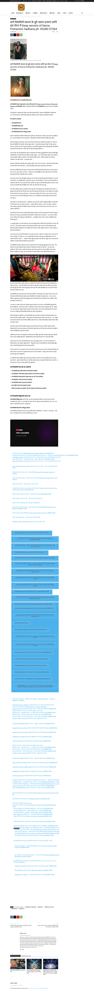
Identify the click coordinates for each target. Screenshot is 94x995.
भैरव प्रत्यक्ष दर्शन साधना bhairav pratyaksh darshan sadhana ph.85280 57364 (35, 538)
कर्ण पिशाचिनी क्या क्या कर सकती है (48, 907)
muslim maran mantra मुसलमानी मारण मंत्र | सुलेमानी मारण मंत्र (29, 718)
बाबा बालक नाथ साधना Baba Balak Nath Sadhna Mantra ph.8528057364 (33, 453)
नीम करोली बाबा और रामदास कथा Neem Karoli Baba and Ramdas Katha (35, 558)
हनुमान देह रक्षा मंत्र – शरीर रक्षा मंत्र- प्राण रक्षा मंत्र (25, 484)
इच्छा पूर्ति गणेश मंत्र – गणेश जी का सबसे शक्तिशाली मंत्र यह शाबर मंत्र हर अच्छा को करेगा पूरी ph (35, 545)
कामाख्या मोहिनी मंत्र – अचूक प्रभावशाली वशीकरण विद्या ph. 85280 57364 (33, 812)
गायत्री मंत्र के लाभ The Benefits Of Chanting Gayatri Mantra (33, 679)
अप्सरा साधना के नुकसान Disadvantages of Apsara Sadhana (29, 707)
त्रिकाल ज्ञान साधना (17, 16)
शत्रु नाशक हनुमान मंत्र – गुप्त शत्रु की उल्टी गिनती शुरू (26, 517)
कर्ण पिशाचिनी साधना (21, 908)
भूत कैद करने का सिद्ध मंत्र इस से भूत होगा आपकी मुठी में (26, 503)
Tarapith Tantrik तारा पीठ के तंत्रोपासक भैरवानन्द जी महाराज (31, 665)
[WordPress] (23, 949)
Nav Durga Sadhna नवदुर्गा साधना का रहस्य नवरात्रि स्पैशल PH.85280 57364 (35, 644)
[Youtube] (83, 1)
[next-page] (13, 977)
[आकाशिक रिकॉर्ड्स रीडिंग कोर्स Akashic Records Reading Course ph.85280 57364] (34, 964)
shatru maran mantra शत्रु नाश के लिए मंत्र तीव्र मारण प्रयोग (32, 532)
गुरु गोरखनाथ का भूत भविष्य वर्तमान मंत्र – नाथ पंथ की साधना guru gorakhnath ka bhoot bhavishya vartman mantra (38, 855)
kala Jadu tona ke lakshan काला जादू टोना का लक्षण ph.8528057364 (34, 608)
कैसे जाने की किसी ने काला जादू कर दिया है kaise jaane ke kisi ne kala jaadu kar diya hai (35, 597)
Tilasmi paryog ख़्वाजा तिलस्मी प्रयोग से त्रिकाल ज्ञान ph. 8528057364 (31, 741)
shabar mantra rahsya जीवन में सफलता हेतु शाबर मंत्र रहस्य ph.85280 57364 (35, 578)
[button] (82, 13)
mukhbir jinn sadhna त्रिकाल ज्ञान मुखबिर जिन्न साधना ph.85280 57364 (32, 737)
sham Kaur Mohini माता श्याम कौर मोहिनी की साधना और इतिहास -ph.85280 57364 (36, 826)
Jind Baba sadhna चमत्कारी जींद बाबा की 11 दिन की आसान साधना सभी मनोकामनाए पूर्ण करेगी (36, 457)
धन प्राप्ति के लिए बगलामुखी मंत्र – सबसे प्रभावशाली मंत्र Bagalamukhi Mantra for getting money (39, 784)
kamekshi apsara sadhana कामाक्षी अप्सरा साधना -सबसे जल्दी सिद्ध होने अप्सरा (33, 705)
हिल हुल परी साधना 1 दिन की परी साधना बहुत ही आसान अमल (27, 711)
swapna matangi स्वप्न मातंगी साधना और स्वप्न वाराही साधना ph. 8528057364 (33, 786)
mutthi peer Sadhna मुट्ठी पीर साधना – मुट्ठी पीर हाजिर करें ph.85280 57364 (33, 724)
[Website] (21, 949)
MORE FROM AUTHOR (26, 956)
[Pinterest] (18, 34)
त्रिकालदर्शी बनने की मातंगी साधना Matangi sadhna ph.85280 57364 (33, 604)
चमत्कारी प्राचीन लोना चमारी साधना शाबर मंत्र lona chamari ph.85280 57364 (34, 821)
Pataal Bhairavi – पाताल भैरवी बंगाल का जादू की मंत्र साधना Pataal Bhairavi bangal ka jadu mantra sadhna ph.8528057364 (35, 686)
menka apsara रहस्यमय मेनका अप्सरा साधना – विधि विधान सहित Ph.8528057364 (34, 709)
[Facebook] (75, 1)
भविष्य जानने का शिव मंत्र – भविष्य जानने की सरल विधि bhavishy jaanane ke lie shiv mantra (34, 478)
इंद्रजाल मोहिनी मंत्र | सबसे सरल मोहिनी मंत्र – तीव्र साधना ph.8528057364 (33, 808)
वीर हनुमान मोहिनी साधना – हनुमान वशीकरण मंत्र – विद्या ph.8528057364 (32, 810)
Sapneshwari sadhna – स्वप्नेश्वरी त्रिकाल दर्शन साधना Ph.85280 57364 (35, 875)
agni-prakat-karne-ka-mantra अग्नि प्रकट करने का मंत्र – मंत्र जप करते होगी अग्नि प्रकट (36, 461)
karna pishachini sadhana (18, 907)
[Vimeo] (81, 1)
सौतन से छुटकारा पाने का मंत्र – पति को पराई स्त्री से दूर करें (27, 498)
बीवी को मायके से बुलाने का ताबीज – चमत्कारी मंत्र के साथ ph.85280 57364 (31, 494)
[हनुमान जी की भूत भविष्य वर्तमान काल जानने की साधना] (17, 964)
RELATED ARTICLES (15, 956)
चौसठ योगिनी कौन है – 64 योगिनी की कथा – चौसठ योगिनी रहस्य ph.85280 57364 (33, 459)
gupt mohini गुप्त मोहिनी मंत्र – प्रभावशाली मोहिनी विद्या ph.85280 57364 (33, 814)
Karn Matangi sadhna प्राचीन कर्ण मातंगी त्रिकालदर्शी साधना (31, 629)
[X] (79, 1)
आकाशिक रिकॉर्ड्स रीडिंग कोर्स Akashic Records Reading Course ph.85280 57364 (34, 972)
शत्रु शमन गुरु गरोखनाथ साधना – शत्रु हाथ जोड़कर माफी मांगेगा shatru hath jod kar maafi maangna (35, 564)
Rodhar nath (13, 31)
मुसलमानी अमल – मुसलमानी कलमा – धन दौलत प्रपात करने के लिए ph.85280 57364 (34, 712)
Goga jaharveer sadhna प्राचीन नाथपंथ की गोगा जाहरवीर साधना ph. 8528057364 (35, 571)
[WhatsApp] (21, 34)
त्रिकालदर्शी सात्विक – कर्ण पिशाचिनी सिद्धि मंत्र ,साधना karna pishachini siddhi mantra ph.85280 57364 (36, 846)
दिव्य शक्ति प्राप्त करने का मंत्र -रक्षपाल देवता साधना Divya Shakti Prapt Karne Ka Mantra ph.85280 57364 (34, 507)
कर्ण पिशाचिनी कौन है (40, 907)
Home (11, 16)
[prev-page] (11, 977)
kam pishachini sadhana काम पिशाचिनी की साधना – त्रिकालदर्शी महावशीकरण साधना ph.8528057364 (42, 828)
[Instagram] (77, 1)
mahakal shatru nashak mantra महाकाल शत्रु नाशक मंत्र (28, 521)
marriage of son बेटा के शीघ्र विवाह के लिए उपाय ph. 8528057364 (33, 652)
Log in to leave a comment (16, 985)
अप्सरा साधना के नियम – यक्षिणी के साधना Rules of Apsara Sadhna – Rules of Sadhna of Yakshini (33, 699)
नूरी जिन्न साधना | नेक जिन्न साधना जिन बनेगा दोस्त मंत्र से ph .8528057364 (32, 714)
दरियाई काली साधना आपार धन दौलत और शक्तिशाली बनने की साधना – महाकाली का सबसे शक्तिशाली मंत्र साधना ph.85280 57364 (45, 455)
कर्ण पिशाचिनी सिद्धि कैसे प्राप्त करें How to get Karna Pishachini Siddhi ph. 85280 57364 (39, 833)
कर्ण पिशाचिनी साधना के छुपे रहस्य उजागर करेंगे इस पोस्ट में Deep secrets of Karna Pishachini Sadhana (35, 861)
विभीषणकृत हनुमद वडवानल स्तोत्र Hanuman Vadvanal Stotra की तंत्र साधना (35, 636)
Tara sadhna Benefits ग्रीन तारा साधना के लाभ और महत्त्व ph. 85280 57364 (35, 585)
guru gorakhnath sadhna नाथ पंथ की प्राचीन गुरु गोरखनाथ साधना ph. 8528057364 (35, 615)
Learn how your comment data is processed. (38, 988)
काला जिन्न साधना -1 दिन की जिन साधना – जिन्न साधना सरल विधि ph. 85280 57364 (34, 716)
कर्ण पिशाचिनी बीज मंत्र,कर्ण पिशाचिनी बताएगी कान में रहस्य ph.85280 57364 (34, 835)
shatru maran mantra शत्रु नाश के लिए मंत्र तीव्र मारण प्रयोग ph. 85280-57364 (48, 926)
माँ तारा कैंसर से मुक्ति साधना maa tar (22, 803)
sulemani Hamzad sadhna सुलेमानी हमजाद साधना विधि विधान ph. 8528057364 (34, 732)
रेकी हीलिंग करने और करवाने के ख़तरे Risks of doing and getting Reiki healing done (34, 805)
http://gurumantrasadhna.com (25, 935)
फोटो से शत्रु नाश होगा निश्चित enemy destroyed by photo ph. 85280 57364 (33, 513)
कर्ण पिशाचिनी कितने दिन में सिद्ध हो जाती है (30, 907)
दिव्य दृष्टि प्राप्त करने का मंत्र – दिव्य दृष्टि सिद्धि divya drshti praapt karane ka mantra (33, 473)
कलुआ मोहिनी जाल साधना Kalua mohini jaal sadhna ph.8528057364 (33, 816)
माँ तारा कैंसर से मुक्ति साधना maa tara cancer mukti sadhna (31, 659)
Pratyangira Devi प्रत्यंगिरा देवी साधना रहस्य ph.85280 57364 (32, 591)
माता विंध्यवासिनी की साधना (21, 623)
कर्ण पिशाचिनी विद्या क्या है (14, 908)
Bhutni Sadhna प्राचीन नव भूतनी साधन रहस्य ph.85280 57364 (32, 672)
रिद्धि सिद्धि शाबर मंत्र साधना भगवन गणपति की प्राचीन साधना (30, 552)
